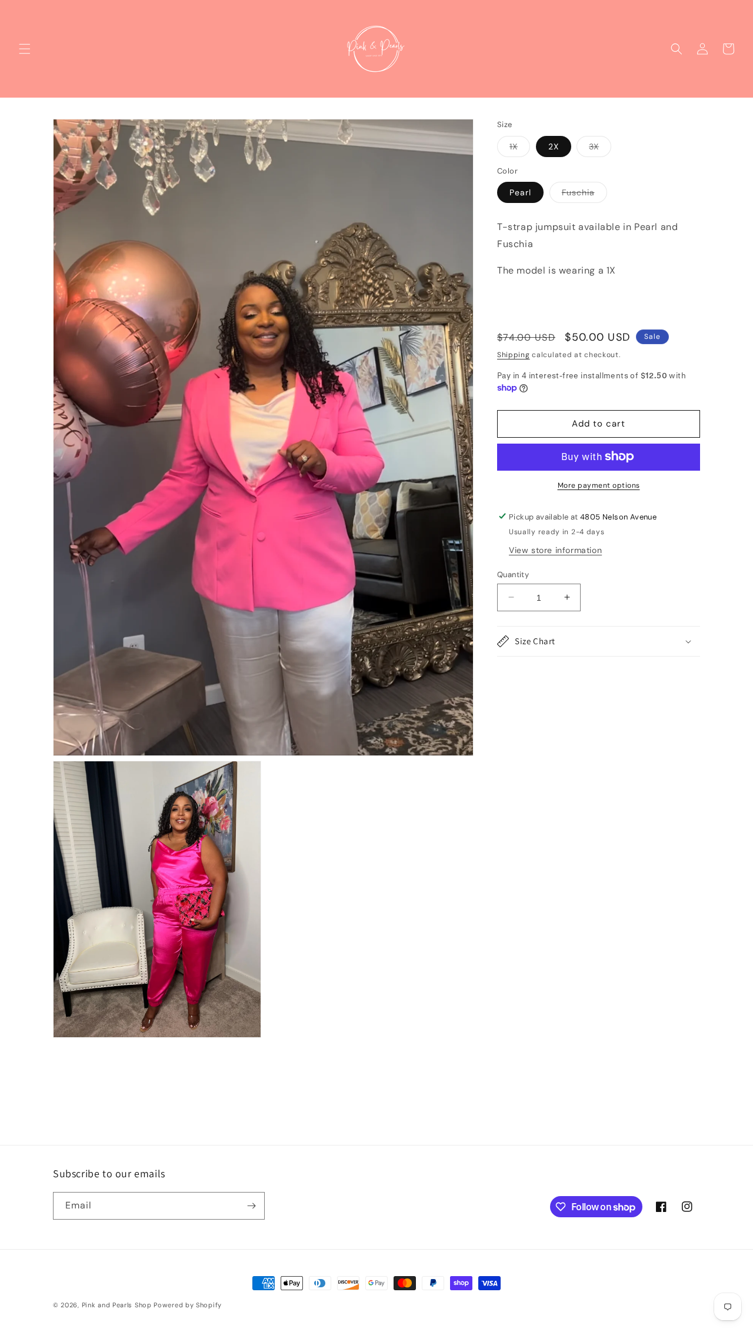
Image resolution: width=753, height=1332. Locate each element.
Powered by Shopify (188, 1305)
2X (553, 146)
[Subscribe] (251, 1206)
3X (600, 149)
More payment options (599, 484)
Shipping (513, 354)
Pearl (520, 192)
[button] (25, 49)
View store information (555, 549)
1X (519, 149)
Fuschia (584, 195)
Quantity (513, 574)
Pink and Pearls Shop (117, 1305)
